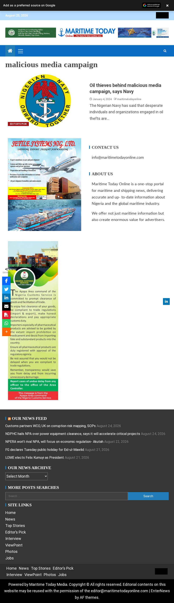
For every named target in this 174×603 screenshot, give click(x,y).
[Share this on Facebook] (6, 281)
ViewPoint (13, 545)
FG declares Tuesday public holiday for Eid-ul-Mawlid (44, 450)
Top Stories (15, 525)
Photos (11, 551)
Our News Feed (29, 418)
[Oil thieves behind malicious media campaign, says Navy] (46, 101)
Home (10, 512)
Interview (13, 538)
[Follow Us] (166, 301)
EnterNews (160, 591)
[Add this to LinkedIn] (6, 298)
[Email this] (6, 306)
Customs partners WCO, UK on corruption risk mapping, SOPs (50, 426)
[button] (20, 51)
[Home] (10, 51)
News (10, 519)
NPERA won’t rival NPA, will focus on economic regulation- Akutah (54, 442)
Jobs (9, 558)
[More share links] (6, 332)
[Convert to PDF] (6, 315)
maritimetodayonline (129, 99)
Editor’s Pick (15, 532)
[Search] (165, 51)
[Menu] (20, 51)
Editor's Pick (18, 124)
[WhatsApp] (6, 323)
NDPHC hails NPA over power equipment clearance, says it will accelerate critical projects (72, 434)
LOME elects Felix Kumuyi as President (34, 458)
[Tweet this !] (6, 289)
